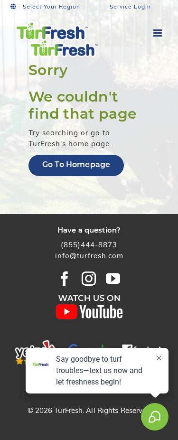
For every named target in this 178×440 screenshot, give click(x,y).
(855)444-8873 (89, 245)
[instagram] (89, 278)
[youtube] (113, 278)
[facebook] (64, 278)
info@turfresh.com (89, 256)
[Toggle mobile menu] (158, 33)
